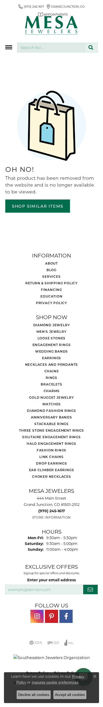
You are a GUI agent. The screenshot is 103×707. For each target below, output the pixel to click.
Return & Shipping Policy (51, 283)
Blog (51, 270)
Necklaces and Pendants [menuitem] (51, 364)
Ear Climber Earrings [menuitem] (51, 470)
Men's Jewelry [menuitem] (51, 331)
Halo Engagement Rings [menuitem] (51, 443)
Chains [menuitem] (51, 371)
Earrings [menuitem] (51, 358)
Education (51, 296)
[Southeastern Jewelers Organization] (51, 658)
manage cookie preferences (55, 682)
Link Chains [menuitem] (51, 457)
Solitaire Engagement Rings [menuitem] (51, 437)
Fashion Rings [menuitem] (51, 450)
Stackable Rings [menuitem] (51, 424)
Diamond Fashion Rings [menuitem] (51, 410)
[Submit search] (91, 47)
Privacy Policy (51, 303)
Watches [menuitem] (51, 404)
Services (51, 276)
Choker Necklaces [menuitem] (51, 476)
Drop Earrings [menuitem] (51, 463)
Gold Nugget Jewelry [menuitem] (51, 397)
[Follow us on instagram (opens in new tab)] (37, 616)
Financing (51, 289)
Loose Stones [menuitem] (52, 338)
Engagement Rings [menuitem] (51, 345)
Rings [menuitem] (51, 378)
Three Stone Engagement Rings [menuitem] (51, 430)
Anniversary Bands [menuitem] (51, 417)
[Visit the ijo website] (53, 643)
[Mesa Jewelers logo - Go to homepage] (51, 25)
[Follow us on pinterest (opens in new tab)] (51, 616)
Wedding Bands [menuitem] (51, 351)
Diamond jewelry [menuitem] (51, 325)
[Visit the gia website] (35, 643)
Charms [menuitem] (52, 391)
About (51, 263)
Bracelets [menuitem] (51, 384)
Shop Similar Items (37, 206)
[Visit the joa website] (69, 643)
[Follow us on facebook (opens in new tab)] (66, 616)
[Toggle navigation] (8, 47)
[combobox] (51, 47)
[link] (31, 7)
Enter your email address (51, 579)
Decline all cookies (33, 695)
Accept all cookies (70, 695)
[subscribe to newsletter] (90, 589)
